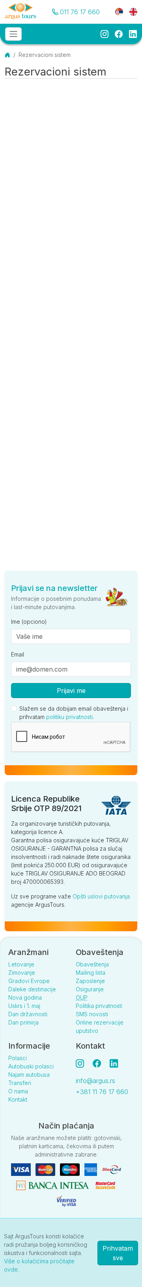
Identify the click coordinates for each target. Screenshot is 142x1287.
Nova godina (25, 997)
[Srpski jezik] (119, 11)
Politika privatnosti (99, 1005)
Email (17, 654)
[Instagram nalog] (83, 1063)
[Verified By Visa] (66, 1200)
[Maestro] (70, 1169)
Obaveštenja (92, 964)
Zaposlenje (90, 981)
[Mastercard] (46, 1169)
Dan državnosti (27, 1014)
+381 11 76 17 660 (102, 1092)
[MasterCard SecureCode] (105, 1184)
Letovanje (21, 964)
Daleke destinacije (32, 989)
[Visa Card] (21, 1169)
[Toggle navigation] (13, 34)
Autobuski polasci (31, 1066)
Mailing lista (90, 972)
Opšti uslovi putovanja (101, 896)
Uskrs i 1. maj (24, 1005)
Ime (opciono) (29, 621)
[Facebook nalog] (100, 1063)
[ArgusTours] (20, 12)
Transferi (19, 1082)
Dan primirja (23, 1022)
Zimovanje (21, 972)
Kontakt (17, 1099)
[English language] (130, 11)
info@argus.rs (95, 1081)
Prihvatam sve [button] (118, 1253)
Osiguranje (90, 989)
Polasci (17, 1058)
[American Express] (91, 1169)
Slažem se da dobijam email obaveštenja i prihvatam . (73, 712)
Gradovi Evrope (29, 981)
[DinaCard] (111, 1169)
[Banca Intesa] (53, 1184)
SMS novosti (92, 1014)
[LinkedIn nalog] (115, 1063)
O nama (18, 1091)
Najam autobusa (29, 1074)
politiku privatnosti (69, 716)
